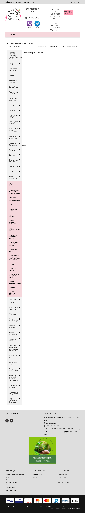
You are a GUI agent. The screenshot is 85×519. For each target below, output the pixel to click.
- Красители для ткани (14, 209)
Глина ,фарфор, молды (14, 116)
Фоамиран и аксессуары (13, 137)
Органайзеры (13, 87)
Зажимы (12, 75)
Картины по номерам (13, 81)
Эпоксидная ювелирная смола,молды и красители (14, 348)
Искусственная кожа (14, 340)
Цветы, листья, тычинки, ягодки (14, 301)
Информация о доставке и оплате (17, 2)
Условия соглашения (11, 482)
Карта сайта (35, 477)
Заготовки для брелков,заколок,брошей (15, 144)
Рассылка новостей (63, 482)
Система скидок (10, 487)
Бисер (11, 64)
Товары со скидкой (11, 490)
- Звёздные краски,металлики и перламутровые (14, 199)
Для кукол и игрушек (13, 326)
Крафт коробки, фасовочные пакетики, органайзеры (14, 378)
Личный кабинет (62, 474)
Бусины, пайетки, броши (14, 320)
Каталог (8, 485)
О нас (32, 2)
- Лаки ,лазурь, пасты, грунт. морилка (13, 236)
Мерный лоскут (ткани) (14, 363)
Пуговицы (12, 150)
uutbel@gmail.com (34, 18)
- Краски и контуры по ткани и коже (14, 229)
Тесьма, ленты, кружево (14, 161)
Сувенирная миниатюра (13, 99)
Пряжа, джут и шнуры (14, 122)
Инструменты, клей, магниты (14, 393)
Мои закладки (61, 480)
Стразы (11, 172)
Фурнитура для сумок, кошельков (14, 130)
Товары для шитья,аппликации (15, 370)
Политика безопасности (12, 480)
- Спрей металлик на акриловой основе (14, 275)
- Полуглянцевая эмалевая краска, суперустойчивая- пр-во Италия (14, 258)
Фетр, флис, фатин (13, 356)
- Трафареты (12, 287)
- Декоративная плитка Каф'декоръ (13, 184)
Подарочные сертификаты (13, 93)
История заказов (62, 477)
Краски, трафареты (13, 177)
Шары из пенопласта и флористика (13, 400)
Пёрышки (12, 314)
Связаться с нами (37, 474)
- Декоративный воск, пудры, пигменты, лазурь (14, 191)
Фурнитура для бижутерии (14, 308)
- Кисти (11, 205)
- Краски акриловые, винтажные (12, 222)
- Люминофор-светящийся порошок (13, 244)
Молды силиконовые (13, 333)
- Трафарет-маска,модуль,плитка (15, 282)
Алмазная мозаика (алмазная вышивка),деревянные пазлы (15, 55)
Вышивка (12, 110)
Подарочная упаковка (13, 386)
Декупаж (12, 155)
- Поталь (11, 264)
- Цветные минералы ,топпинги (12, 293)
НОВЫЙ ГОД (13, 105)
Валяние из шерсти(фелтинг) (15, 69)
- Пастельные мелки (13, 250)
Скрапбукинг (13, 167)
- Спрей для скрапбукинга (13, 269)
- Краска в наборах (12, 215)
